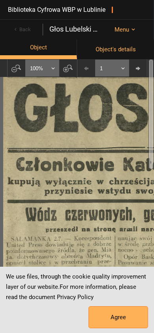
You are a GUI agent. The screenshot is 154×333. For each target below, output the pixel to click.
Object (38, 47)
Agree (118, 317)
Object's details (116, 49)
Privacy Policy (75, 297)
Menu (122, 29)
